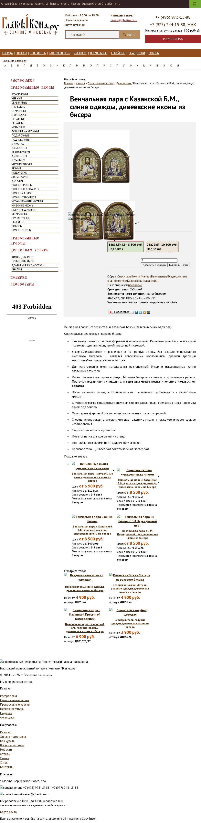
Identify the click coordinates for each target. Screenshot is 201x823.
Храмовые (18, 127)
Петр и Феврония (23, 209)
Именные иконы (23, 205)
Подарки (19, 277)
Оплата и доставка (22, 3)
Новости (75, 3)
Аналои (17, 269)
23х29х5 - (162, 247)
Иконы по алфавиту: (15, 61)
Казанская (134, 281)
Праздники (137, 53)
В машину (18, 160)
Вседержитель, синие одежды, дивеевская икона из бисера (84, 588)
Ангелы (21, 53)
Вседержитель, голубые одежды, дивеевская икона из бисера (130, 623)
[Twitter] (140, 311)
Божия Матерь (59, 53)
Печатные (18, 119)
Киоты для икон (23, 257)
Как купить (41, 3)
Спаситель (38, 53)
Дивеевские (20, 156)
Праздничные (21, 218)
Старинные (19, 111)
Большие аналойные (25, 131)
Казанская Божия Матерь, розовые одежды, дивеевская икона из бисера (130, 588)
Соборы (154, 53)
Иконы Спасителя (24, 197)
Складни (18, 123)
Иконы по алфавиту (25, 189)
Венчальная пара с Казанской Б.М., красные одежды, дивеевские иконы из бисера (92, 530)
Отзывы (86, 3)
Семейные (118, 53)
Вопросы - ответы (59, 3)
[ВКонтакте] (136, 311)
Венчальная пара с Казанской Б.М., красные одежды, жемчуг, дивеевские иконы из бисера (137, 483)
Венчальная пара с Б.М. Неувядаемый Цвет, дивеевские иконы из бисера (137, 534)
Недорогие (19, 172)
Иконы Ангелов (22, 193)
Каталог (5, 3)
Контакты (114, 3)
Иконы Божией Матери (27, 201)
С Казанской (149, 281)
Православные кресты (25, 241)
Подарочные (20, 135)
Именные (80, 53)
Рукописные (20, 94)
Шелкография (21, 152)
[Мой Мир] (149, 311)
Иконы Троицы (22, 185)
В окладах (19, 115)
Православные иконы (32, 87)
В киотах (18, 144)
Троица (7, 53)
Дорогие (18, 181)
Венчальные (98, 53)
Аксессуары (23, 284)
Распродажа (23, 81)
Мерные (17, 98)
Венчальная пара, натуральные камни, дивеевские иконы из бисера (92, 477)
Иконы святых (22, 230)
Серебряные (19, 102)
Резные (16, 168)
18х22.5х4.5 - (126, 247)
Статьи (96, 3)
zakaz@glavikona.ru (124, 20)
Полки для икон (23, 261)
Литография (20, 176)
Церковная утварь (30, 250)
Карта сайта (8, 812)
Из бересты (19, 148)
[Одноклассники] (145, 311)
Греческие (18, 106)
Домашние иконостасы (28, 265)
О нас (104, 3)
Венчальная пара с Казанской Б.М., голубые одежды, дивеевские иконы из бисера (84, 627)
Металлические (22, 164)
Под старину (20, 139)
